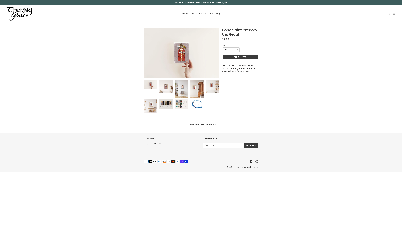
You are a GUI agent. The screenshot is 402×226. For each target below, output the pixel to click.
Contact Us (156, 143)
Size (224, 45)
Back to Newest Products (202, 125)
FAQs (146, 143)
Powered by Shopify (250, 167)
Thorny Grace (238, 167)
